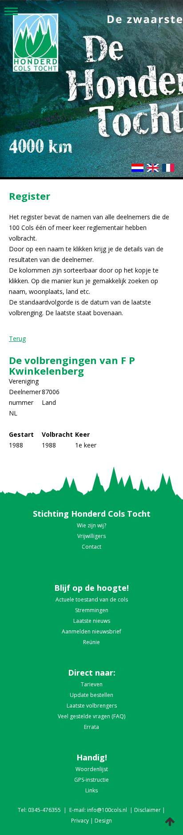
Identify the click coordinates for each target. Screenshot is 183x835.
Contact (91, 546)
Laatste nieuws (91, 621)
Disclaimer (147, 810)
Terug (17, 338)
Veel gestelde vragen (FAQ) (91, 716)
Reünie (91, 642)
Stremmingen (91, 610)
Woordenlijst (92, 769)
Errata (91, 727)
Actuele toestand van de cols (92, 599)
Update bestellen (91, 695)
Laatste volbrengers (92, 705)
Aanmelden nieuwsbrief (91, 631)
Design (103, 820)
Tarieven (92, 684)
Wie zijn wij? (91, 525)
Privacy (80, 820)
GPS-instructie (91, 780)
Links (91, 790)
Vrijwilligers (91, 536)
